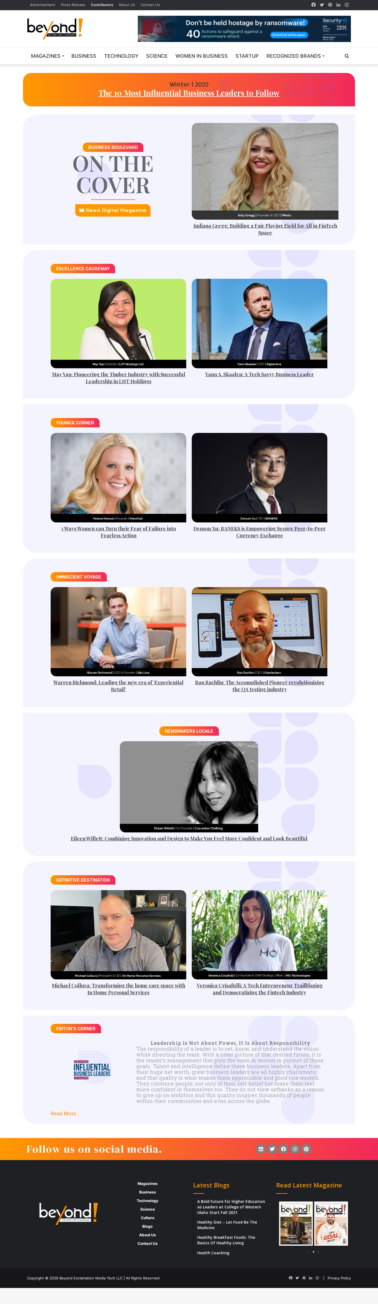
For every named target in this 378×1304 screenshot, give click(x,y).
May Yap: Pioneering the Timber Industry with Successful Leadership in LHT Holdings (118, 378)
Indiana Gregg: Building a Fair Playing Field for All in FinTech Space (265, 229)
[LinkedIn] (338, 5)
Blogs (147, 1226)
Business (83, 56)
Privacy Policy (339, 1278)
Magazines (46, 56)
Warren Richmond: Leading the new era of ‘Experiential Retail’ (118, 686)
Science (157, 56)
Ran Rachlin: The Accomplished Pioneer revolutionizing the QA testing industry (259, 686)
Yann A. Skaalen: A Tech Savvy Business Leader (259, 374)
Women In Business (201, 56)
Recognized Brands (293, 56)
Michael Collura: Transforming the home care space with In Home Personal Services (118, 989)
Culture (147, 1218)
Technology (121, 56)
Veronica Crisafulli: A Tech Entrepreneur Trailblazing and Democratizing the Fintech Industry (260, 989)
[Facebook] (313, 5)
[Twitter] (322, 5)
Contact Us (150, 4)
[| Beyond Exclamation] (55, 29)
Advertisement (42, 4)
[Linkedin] (261, 1149)
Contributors (102, 4)
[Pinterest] (330, 5)
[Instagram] (347, 5)
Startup (247, 56)
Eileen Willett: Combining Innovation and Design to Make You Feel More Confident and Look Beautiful (189, 838)
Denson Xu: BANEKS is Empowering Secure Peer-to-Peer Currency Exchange (259, 532)
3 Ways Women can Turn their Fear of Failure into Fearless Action (118, 532)
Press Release (73, 4)
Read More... (65, 1113)
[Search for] (347, 56)
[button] (189, 1111)
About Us (127, 4)
